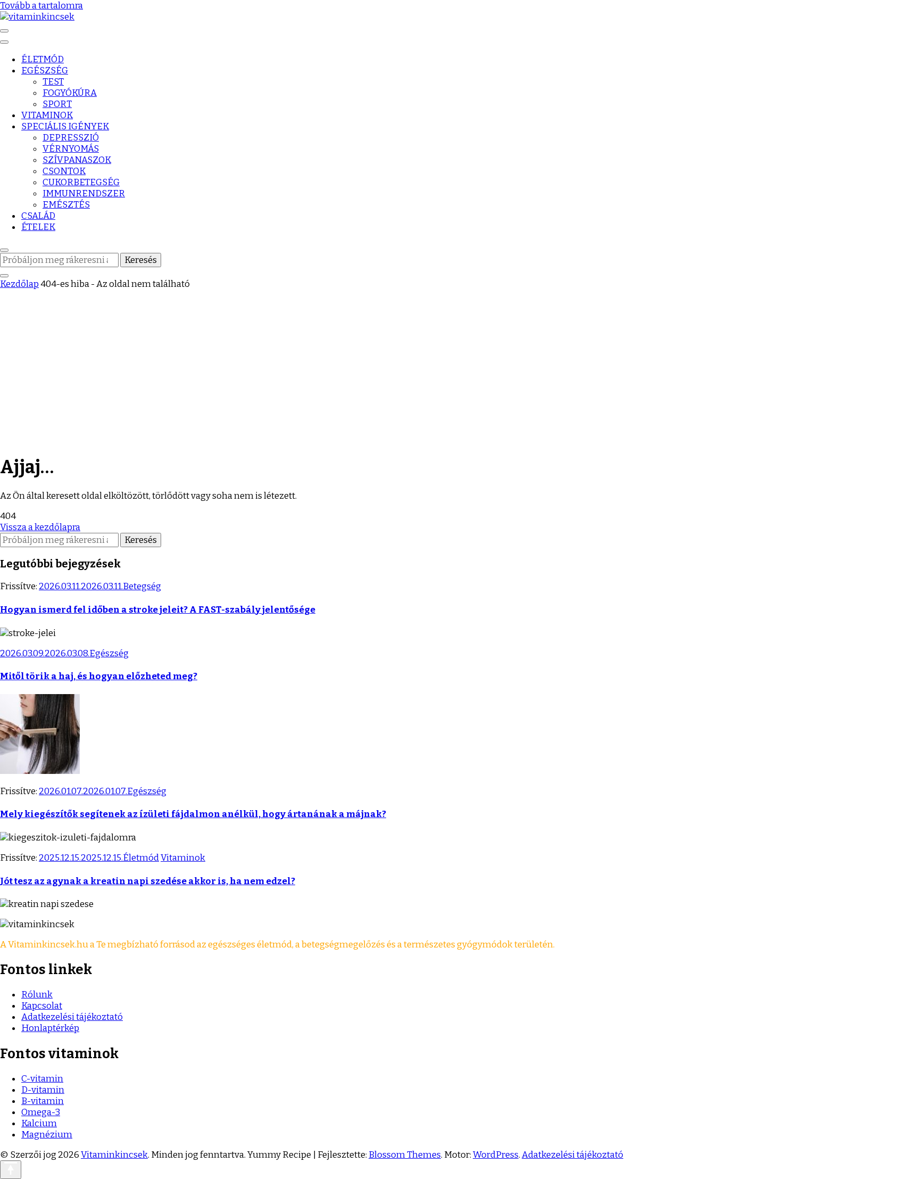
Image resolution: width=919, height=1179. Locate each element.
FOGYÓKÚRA (70, 92)
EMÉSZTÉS (66, 204)
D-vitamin (42, 1089)
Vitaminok (183, 857)
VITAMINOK (47, 115)
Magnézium (46, 1134)
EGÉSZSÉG (44, 70)
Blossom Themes (405, 1154)
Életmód (141, 857)
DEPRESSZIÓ (71, 137)
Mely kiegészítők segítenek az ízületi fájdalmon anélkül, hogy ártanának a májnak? (193, 814)
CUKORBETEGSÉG (81, 182)
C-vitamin (42, 1078)
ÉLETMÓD (42, 59)
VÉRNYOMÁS (71, 148)
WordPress (496, 1154)
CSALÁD (38, 215)
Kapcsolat (41, 1005)
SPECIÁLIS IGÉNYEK (65, 126)
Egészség (109, 653)
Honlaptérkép (50, 1028)
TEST (53, 81)
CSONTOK (64, 171)
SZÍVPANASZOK (77, 160)
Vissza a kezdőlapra (40, 527)
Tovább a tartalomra (41, 5)
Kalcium (39, 1123)
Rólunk (37, 994)
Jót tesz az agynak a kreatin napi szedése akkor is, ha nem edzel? (147, 881)
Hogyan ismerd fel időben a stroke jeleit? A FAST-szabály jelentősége (157, 609)
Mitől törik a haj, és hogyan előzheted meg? (98, 676)
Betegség (142, 586)
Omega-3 (40, 1112)
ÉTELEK (38, 227)
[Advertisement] (459, 369)
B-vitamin (42, 1101)
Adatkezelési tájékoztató (72, 1017)
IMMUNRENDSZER (84, 193)
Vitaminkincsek (114, 1154)
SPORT (57, 104)
